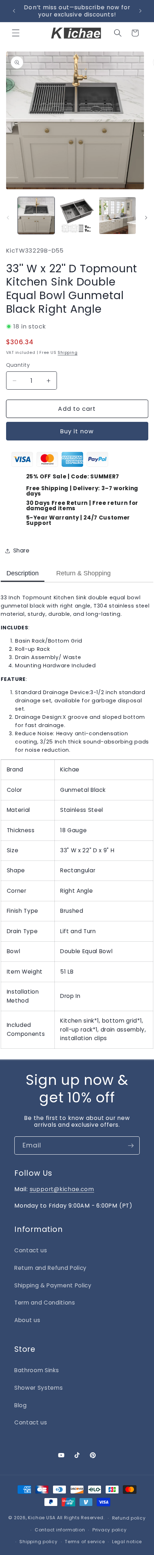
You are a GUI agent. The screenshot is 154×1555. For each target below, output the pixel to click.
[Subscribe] (130, 1145)
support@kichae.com (62, 1189)
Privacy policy (109, 1530)
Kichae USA (42, 1518)
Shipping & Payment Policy (53, 1285)
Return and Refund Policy (50, 1268)
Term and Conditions (44, 1302)
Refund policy (129, 1518)
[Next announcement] (140, 11)
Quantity (18, 365)
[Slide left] (8, 217)
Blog (20, 1405)
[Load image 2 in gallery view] (76, 215)
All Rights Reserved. (81, 1518)
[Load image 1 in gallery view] (36, 215)
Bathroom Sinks (36, 1370)
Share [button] (21, 550)
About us (27, 1320)
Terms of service (85, 1542)
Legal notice (127, 1542)
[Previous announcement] (14, 11)
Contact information (60, 1530)
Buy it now (77, 431)
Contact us (30, 1250)
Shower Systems (38, 1387)
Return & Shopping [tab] (83, 573)
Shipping (67, 352)
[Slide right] (146, 217)
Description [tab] (22, 573)
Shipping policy (38, 1542)
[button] (15, 33)
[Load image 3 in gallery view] (117, 215)
